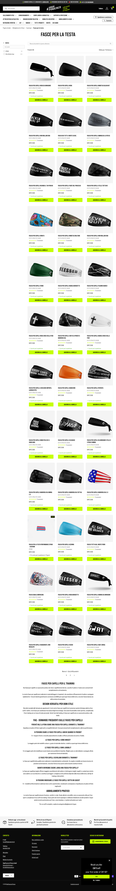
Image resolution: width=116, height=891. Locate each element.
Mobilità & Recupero (48, 19)
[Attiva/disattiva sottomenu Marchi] (32, 23)
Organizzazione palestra (30, 19)
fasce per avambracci (40, 710)
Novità (48, 23)
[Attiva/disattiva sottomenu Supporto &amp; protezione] (69, 15)
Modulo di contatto (7, 859)
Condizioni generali (75, 884)
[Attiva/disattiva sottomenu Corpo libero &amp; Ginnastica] (50, 15)
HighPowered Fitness (10, 884)
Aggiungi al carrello (41, 100)
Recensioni (34, 847)
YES (96, 877)
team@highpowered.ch (9, 842)
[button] (101, 8)
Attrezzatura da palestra (11, 19)
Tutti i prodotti (39, 23)
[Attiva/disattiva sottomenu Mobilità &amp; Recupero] (56, 19)
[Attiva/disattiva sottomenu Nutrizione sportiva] (16, 23)
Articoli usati (35, 857)
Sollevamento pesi (8, 15)
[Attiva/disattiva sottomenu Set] (23, 23)
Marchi (28, 23)
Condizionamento (24, 15)
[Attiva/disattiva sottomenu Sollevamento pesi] (16, 15)
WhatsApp (5, 852)
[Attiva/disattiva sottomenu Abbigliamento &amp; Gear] (73, 19)
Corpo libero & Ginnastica (41, 15)
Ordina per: (105, 50)
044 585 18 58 (6, 848)
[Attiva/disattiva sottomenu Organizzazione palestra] (39, 19)
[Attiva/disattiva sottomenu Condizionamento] (30, 15)
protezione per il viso (49, 800)
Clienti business (36, 850)
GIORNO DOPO (46, 2)
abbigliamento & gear (70, 804)
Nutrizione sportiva (9, 23)
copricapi (62, 798)
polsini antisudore (71, 800)
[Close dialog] (109, 860)
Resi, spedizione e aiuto (38, 840)
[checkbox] (13, 51)
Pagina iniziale (7, 28)
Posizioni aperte (36, 854)
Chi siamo (55, 23)
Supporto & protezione (60, 15)
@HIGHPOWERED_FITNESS (101, 841)
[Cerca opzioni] (111, 43)
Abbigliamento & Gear (65, 19)
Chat (4, 856)
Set (20, 23)
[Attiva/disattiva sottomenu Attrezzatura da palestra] (20, 19)
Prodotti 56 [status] (31, 50)
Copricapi (28, 28)
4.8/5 (87, 2)
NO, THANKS (96, 880)
